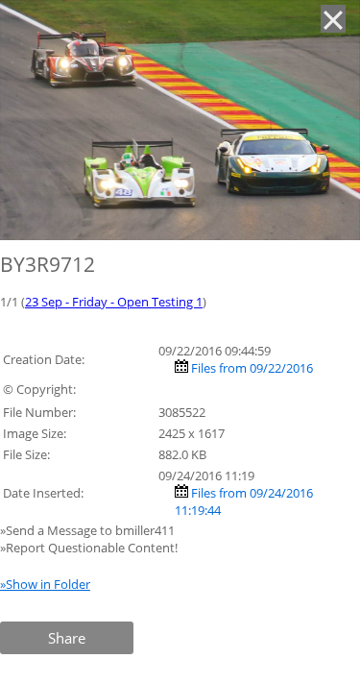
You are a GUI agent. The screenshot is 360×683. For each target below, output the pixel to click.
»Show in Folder (45, 584)
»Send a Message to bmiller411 (89, 530)
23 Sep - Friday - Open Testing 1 (114, 301)
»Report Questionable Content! (89, 547)
